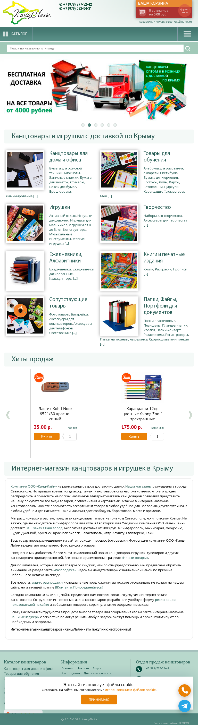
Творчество (157, 207)
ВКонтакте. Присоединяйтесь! (79, 587)
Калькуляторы (60, 278)
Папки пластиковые (159, 320)
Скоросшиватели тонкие (169, 339)
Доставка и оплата (97, 673)
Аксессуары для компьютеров (61, 321)
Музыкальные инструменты (60, 236)
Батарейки (79, 314)
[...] (35, 196)
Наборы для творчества (163, 215)
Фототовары (59, 314)
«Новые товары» (134, 557)
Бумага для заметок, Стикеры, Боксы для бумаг (70, 182)
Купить (46, 436)
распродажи (53, 582)
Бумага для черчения (161, 177)
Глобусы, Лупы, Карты (161, 182)
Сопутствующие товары (68, 303)
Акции (97, 668)
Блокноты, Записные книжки (65, 175)
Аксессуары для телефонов (70, 325)
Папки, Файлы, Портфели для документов (160, 306)
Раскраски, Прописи (171, 269)
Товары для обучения (157, 157)
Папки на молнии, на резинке (123, 339)
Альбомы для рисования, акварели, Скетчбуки (164, 170)
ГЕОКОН (184, 723)
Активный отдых (62, 215)
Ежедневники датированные (71, 271)
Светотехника (60, 332)
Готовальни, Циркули (161, 186)
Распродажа (71, 673)
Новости (83, 668)
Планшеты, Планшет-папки (165, 325)
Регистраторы (176, 334)
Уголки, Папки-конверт (162, 330)
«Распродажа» (64, 570)
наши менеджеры (25, 617)
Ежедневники (60, 269)
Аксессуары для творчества (165, 220)
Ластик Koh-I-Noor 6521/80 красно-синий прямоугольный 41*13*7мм (55, 419)
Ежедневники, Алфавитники (65, 258)
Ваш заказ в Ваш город (44, 528)
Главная (67, 668)
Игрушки (59, 207)
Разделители (154, 334)
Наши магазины (138, 486)
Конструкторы (74, 229)
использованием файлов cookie (130, 689)
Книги (148, 269)
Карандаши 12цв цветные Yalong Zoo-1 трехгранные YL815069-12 (142, 416)
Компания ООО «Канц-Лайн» (34, 486)
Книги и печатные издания (164, 258)
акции (36, 582)
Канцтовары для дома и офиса (68, 157)
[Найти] (188, 49)
